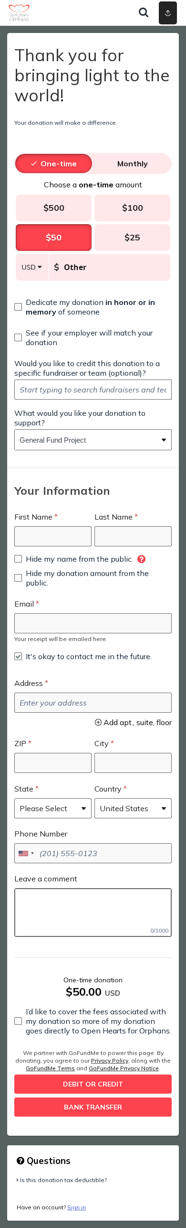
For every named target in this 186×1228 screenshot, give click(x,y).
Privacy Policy (109, 1060)
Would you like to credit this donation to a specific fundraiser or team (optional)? (87, 368)
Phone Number (40, 833)
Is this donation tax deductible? (63, 1180)
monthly (132, 163)
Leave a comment (45, 878)
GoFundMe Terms (50, 1068)
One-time (59, 163)
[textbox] (93, 390)
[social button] (168, 12)
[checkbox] (93, 306)
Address (28, 683)
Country (108, 788)
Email (24, 604)
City (101, 743)
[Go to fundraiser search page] (143, 13)
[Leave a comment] (93, 912)
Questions (47, 1160)
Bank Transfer (93, 1107)
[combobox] (86, 440)
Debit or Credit (93, 1084)
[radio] (59, 163)
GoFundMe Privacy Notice (124, 1068)
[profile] (135, 12)
